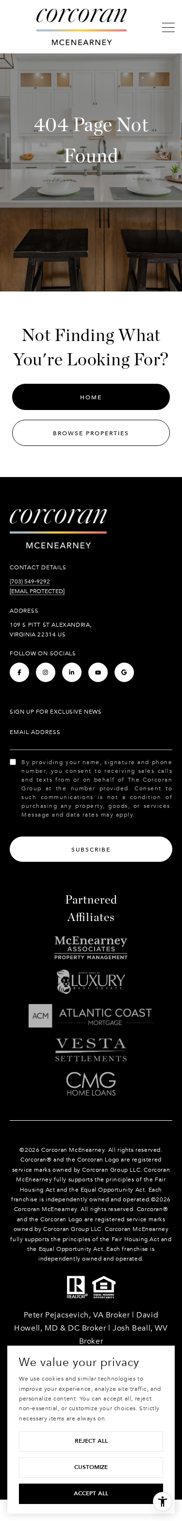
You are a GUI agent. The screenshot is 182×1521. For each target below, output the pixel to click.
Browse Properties (91, 433)
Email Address (35, 732)
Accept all (91, 1493)
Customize (91, 1467)
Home (91, 397)
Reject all (91, 1441)
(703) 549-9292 (30, 581)
